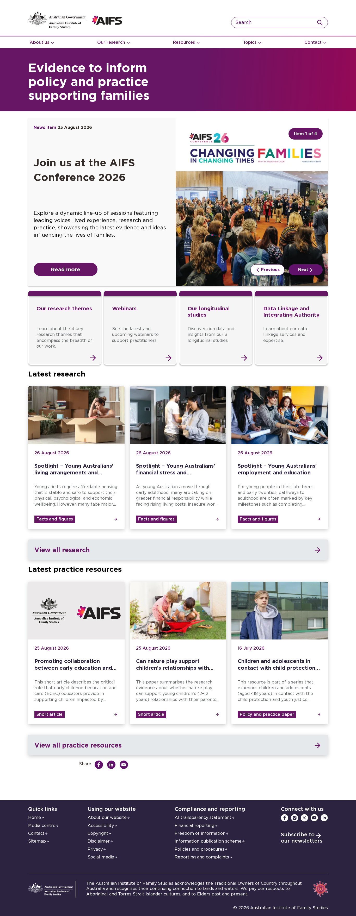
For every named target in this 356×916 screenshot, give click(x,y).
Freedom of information (200, 833)
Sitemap (37, 841)
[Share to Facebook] (100, 765)
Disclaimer (99, 841)
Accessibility (101, 826)
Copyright (98, 833)
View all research (62, 549)
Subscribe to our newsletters (301, 838)
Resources (184, 42)
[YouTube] (314, 817)
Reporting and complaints (202, 857)
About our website (107, 817)
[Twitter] (304, 817)
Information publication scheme (208, 841)
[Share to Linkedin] (112, 765)
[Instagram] (294, 817)
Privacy (95, 849)
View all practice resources (77, 745)
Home (34, 817)
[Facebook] (284, 817)
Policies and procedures (199, 849)
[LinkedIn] (324, 817)
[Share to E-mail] (125, 765)
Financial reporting (194, 826)
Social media (101, 857)
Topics (249, 42)
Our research (111, 42)
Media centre (42, 826)
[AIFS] (75, 28)
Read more (65, 269)
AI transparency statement (203, 817)
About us (39, 42)
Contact (313, 42)
